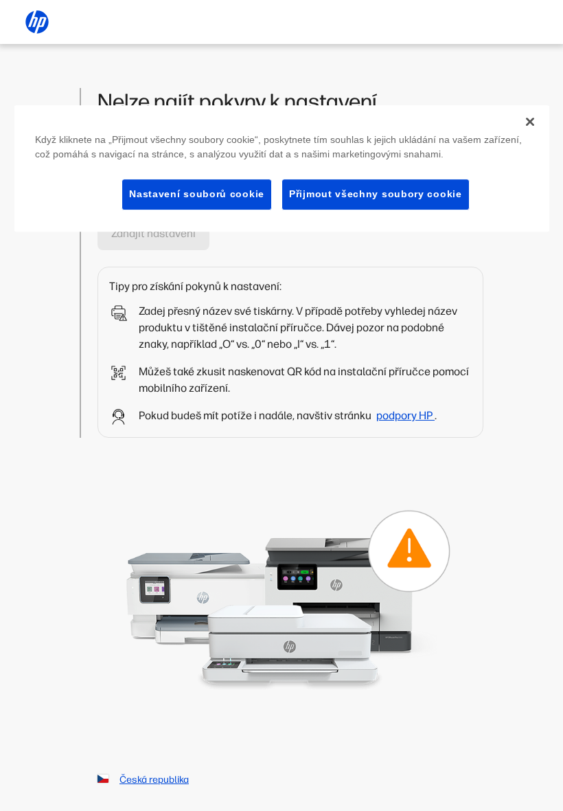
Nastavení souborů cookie (196, 193)
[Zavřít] (530, 122)
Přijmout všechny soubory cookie (375, 193)
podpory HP (405, 415)
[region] (281, 168)
